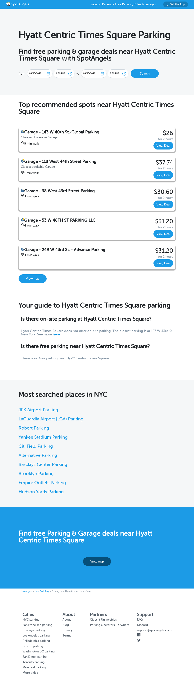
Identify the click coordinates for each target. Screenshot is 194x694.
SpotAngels (26, 591)
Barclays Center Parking (43, 464)
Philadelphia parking (36, 641)
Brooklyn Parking (36, 473)
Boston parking (33, 646)
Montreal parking (34, 667)
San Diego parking (35, 657)
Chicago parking (34, 630)
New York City (42, 591)
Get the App (177, 4)
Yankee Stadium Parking (43, 437)
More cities (30, 672)
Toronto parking (34, 662)
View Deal (163, 145)
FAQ (140, 619)
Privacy (68, 630)
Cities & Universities (103, 619)
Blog (66, 625)
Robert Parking (34, 428)
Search (144, 73)
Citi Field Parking (36, 446)
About (67, 619)
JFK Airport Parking (38, 409)
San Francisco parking (37, 625)
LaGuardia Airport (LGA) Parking (51, 419)
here (56, 334)
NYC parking (31, 619)
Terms (67, 635)
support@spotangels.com (154, 630)
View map (32, 278)
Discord (142, 625)
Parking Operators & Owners (109, 625)
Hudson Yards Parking (41, 491)
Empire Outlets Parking (42, 482)
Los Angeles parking (36, 635)
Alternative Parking (38, 455)
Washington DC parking (39, 651)
